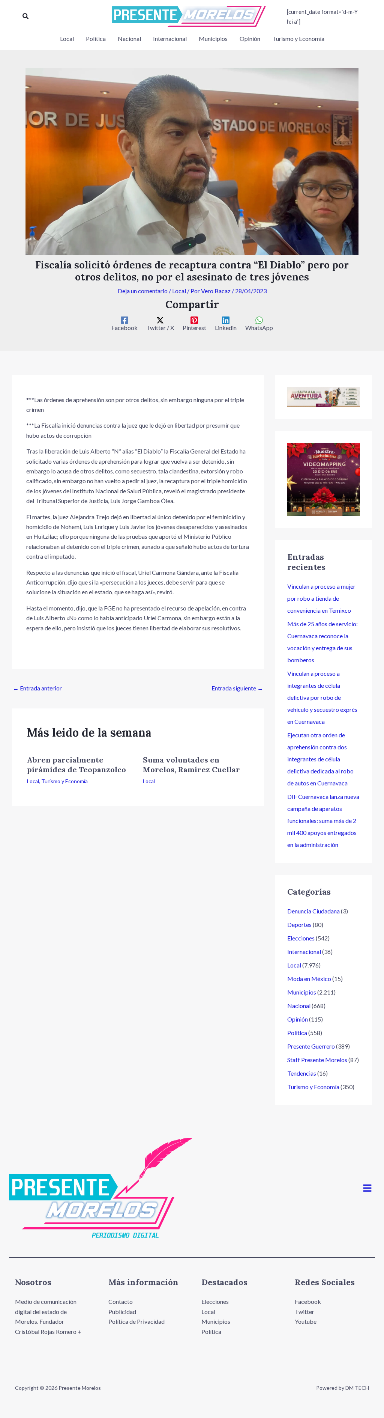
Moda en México (309, 978)
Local (179, 290)
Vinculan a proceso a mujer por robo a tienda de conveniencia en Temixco (321, 598)
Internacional (304, 951)
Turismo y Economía (64, 781)
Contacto (120, 1301)
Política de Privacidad (136, 1321)
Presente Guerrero (311, 1046)
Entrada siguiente (237, 688)
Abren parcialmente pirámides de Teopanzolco (76, 764)
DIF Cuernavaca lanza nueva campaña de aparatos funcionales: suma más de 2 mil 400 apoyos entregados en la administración (323, 820)
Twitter (304, 1311)
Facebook (308, 1301)
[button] (25, 16)
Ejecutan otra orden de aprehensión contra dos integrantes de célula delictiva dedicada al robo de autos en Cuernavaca (320, 759)
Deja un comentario (143, 290)
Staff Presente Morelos (317, 1059)
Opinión (297, 1019)
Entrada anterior (37, 688)
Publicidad (122, 1311)
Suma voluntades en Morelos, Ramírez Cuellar (191, 764)
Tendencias (301, 1073)
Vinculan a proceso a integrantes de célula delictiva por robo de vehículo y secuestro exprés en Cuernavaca (322, 697)
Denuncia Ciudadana (313, 911)
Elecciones (301, 938)
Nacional (298, 1005)
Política (297, 1032)
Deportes (299, 924)
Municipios (301, 992)
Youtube (305, 1321)
